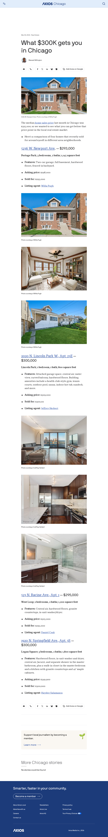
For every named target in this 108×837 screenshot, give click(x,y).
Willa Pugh (47, 186)
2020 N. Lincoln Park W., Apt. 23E (47, 356)
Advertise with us (19, 809)
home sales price (44, 123)
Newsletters (44, 805)
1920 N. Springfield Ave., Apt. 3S (45, 641)
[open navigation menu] (4, 4)
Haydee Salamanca (52, 693)
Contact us (17, 817)
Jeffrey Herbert (49, 408)
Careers (16, 813)
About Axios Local (19, 805)
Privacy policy (67, 805)
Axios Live (43, 809)
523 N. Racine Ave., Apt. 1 (40, 595)
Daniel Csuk (48, 632)
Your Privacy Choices (70, 813)
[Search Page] (103, 3)
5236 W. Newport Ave (38, 148)
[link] (24, 69)
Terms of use (67, 809)
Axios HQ (43, 813)
